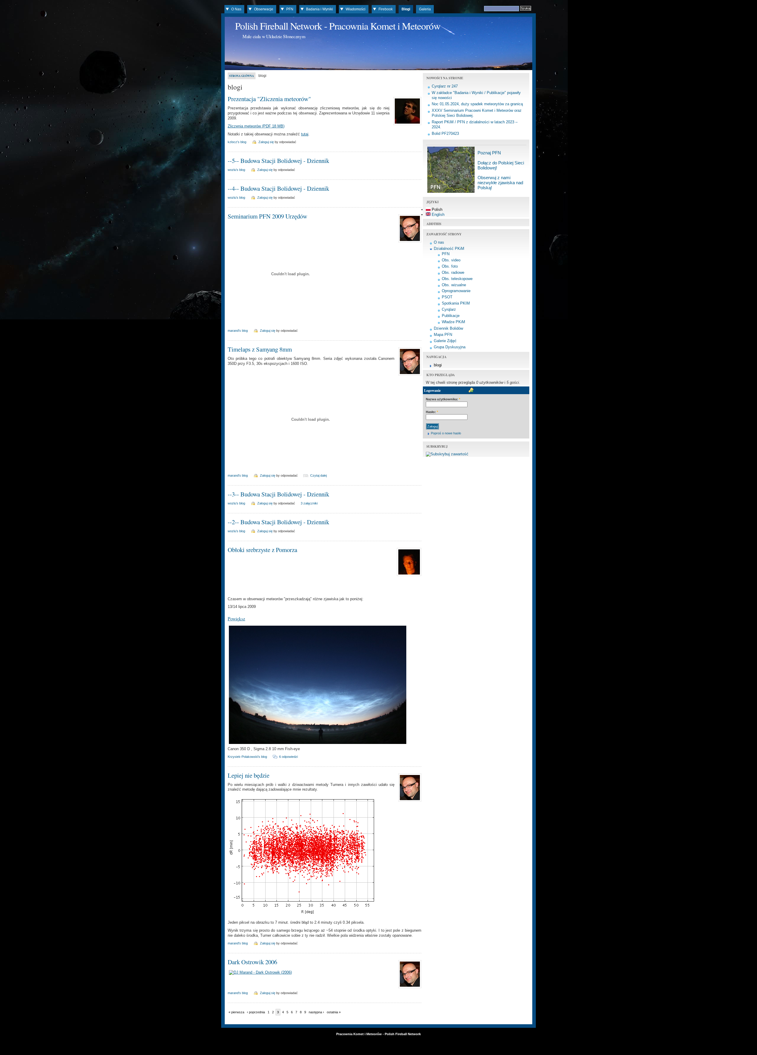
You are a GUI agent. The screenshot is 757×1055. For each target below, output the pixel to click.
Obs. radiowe (453, 272)
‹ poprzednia (256, 1012)
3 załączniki (309, 503)
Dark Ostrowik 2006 (252, 962)
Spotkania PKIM (456, 303)
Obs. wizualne (454, 285)
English (437, 214)
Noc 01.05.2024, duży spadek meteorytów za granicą (477, 104)
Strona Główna (241, 76)
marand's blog (238, 330)
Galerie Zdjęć (445, 341)
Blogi (406, 9)
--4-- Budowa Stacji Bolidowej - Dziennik (278, 188)
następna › (316, 1012)
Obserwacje (263, 9)
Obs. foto (450, 266)
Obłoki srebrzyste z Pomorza (262, 550)
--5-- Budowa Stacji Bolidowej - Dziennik (278, 160)
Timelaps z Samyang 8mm (260, 349)
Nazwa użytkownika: (443, 399)
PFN (289, 9)
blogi (438, 365)
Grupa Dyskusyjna (449, 347)
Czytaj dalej (318, 475)
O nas (439, 242)
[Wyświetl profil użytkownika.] (406, 125)
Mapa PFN (443, 334)
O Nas (236, 9)
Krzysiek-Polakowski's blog (247, 756)
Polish (436, 209)
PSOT (447, 297)
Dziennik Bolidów (448, 328)
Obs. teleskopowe (457, 278)
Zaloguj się (266, 142)
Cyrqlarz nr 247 (445, 86)
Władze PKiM (453, 322)
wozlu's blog (236, 169)
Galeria (425, 9)
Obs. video (451, 260)
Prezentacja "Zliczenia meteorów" (269, 99)
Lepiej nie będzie (248, 775)
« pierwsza (236, 1012)
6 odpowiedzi (288, 756)
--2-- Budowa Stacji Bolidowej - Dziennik (278, 522)
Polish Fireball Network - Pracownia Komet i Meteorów (337, 25)
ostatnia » (334, 1012)
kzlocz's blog (237, 142)
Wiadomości (355, 9)
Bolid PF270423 (445, 133)
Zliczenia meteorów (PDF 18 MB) (256, 126)
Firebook (385, 9)
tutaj (304, 134)
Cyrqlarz (449, 309)
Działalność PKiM (449, 248)
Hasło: (432, 411)
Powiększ (236, 618)
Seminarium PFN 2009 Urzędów (267, 216)
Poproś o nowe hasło (446, 433)
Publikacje (451, 315)
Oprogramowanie (456, 291)
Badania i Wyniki (319, 9)
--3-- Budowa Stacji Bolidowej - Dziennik (278, 494)
